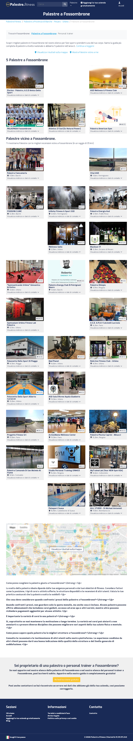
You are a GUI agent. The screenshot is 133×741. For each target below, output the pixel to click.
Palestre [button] (73, 2)
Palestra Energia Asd (100, 211)
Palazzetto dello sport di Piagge (22, 361)
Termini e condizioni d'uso (59, 713)
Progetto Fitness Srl (16, 435)
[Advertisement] (66, 82)
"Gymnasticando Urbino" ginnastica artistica (23, 286)
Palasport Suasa (56, 508)
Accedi (121, 5)
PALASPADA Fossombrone (19, 128)
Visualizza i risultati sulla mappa (52, 52)
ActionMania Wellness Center (62, 435)
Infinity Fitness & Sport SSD (62, 211)
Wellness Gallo (55, 247)
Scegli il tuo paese (17, 737)
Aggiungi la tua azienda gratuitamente (93, 4)
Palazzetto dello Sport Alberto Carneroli (21, 398)
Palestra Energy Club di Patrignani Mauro (65, 286)
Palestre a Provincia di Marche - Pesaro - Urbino (46, 21)
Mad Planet (54, 361)
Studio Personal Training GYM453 (64, 470)
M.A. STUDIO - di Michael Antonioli (106, 508)
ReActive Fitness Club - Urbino (104, 361)
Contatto (93, 713)
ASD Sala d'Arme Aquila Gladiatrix (64, 397)
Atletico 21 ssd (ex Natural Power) (65, 128)
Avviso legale (53, 716)
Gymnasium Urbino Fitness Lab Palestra (21, 324)
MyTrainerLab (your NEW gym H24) (106, 470)
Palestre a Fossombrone (43, 33)
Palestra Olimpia (98, 285)
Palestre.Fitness (13, 21)
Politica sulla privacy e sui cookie (62, 718)
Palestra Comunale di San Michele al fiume (24, 471)
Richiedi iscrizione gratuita (67, 679)
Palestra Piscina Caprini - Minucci (105, 435)
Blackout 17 (95, 247)
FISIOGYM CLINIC (14, 211)
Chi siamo (10, 713)
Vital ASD (94, 173)
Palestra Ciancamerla (17, 173)
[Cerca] (65, 4)
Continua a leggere (85, 46)
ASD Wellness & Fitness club (103, 90)
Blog (8, 721)
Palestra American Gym (101, 128)
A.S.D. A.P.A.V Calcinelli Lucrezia (105, 323)
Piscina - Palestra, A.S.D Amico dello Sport (24, 91)
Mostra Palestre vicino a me (85, 52)
